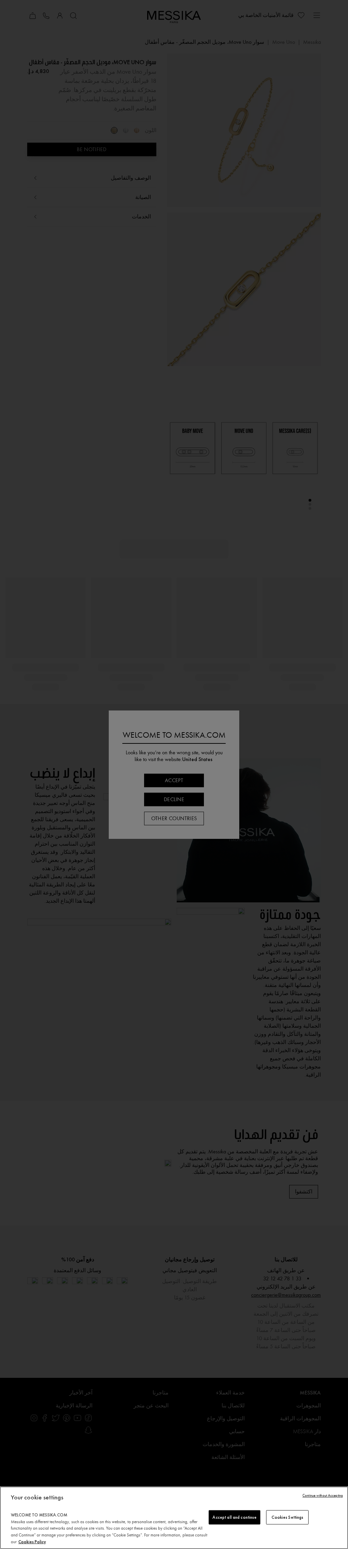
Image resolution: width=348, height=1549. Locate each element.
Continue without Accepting (322, 1495)
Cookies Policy (32, 1542)
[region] (174, 1518)
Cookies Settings (287, 1517)
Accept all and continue (234, 1517)
